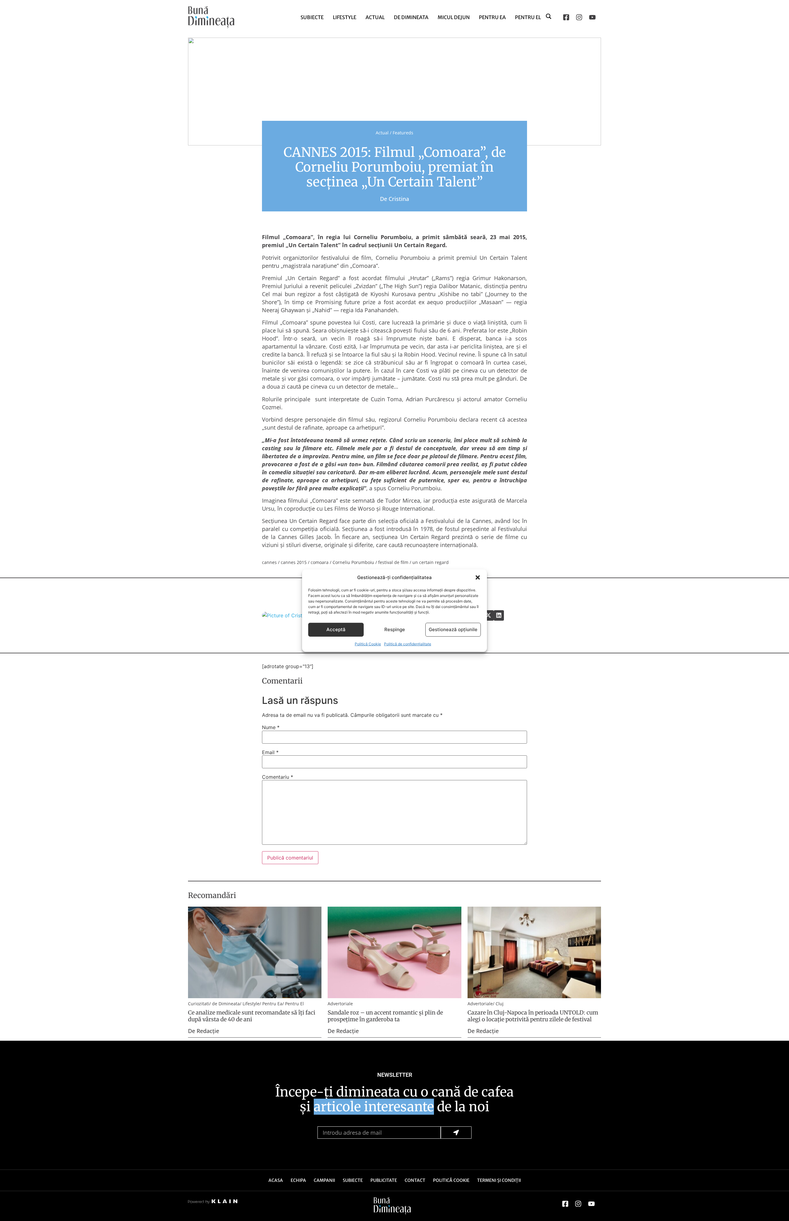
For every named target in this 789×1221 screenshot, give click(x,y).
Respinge (394, 629)
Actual (375, 17)
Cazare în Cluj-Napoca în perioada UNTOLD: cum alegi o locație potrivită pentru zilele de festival (533, 1016)
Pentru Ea (492, 17)
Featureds (403, 133)
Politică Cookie (368, 643)
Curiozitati (198, 1004)
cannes (269, 562)
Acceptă (335, 629)
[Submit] (456, 1132)
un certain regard (430, 562)
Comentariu (277, 776)
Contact (415, 1180)
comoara (320, 562)
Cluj (500, 1004)
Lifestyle (344, 17)
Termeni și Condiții (499, 1180)
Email (270, 752)
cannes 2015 (294, 562)
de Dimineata (411, 17)
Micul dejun (454, 17)
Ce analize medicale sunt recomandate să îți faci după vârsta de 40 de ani (251, 1016)
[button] (478, 577)
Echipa (298, 1180)
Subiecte (312, 17)
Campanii (324, 1180)
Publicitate (383, 1180)
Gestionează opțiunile (453, 629)
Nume (271, 727)
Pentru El (528, 17)
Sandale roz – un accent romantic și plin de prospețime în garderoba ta (385, 1016)
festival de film (393, 562)
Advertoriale (340, 1004)
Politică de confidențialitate (407, 643)
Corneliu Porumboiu (353, 562)
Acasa (275, 1180)
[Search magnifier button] (549, 16)
